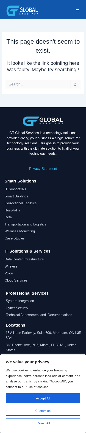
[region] (43, 393)
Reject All (43, 423)
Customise (43, 411)
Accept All (43, 398)
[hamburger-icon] (77, 10)
